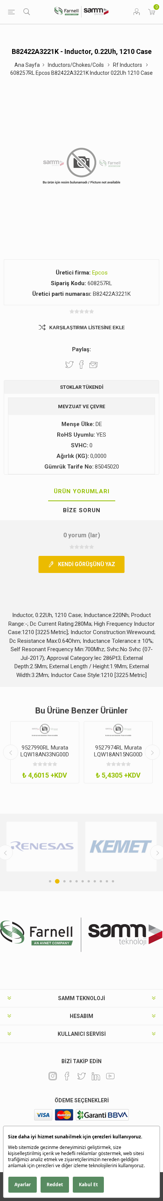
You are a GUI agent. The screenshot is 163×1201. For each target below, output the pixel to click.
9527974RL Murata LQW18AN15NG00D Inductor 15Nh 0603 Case (118, 758)
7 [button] (89, 881)
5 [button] (76, 881)
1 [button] (50, 881)
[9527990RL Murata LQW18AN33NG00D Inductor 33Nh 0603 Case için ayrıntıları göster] (45, 730)
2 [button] (57, 881)
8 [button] (95, 881)
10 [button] (107, 881)
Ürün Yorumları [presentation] (82, 491)
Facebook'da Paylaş (81, 364)
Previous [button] (10, 752)
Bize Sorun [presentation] (81, 510)
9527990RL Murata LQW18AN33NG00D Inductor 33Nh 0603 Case (44, 758)
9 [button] (101, 881)
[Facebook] (67, 1076)
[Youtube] (110, 1076)
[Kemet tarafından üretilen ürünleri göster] (121, 846)
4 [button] (70, 881)
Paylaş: (81, 349)
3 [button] (64, 881)
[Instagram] (53, 1076)
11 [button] (113, 881)
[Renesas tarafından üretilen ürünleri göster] (42, 846)
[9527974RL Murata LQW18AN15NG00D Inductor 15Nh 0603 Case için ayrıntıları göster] (118, 730)
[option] (45, 752)
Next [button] (152, 752)
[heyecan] (81, 1076)
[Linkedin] (96, 1076)
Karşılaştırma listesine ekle (87, 327)
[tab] (81, 491)
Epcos (100, 272)
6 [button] (83, 881)
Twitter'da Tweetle (69, 364)
